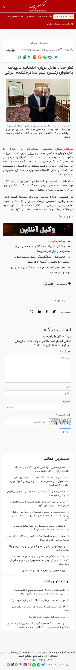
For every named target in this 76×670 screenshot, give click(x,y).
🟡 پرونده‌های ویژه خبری (63, 16)
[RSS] (16, 665)
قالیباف (49, 284)
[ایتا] (40, 58)
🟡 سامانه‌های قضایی (14, 16)
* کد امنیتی (63, 415)
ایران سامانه (30, 659)
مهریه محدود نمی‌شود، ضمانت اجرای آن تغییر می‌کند (37, 600)
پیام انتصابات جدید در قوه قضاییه (47, 617)
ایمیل (66, 401)
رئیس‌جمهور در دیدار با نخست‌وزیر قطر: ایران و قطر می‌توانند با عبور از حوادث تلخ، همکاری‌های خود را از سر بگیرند (40, 515)
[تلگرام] (55, 58)
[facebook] (47, 312)
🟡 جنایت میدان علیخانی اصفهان (60, 24)
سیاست (43, 43)
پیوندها (66, 664)
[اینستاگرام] (34, 58)
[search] (3, 6)
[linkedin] (39, 312)
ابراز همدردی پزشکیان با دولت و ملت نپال (43, 570)
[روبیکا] (19, 58)
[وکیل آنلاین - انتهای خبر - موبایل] (38, 230)
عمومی (33, 43)
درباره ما (49, 664)
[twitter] (54, 312)
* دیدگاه (65, 352)
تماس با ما (57, 664)
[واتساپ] (45, 58)
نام (68, 387)
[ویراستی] (24, 58)
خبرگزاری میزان (64, 149)
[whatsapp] (31, 312)
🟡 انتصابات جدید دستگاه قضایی (38, 16)
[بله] (50, 58)
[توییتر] (29, 58)
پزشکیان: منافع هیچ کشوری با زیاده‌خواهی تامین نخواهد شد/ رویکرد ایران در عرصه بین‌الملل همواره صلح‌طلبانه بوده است (38, 560)
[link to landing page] (38, 6)
